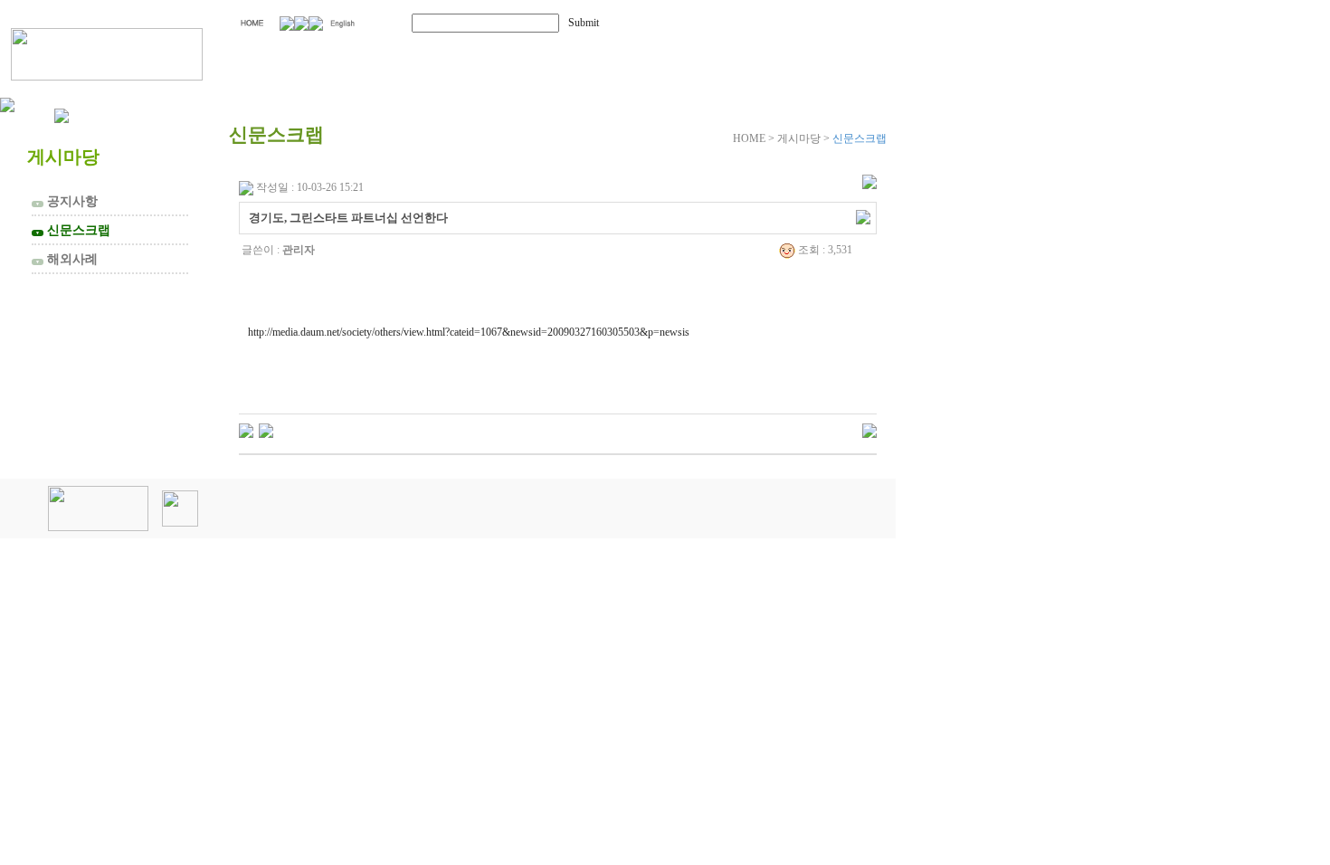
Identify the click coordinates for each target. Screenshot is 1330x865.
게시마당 (794, 52)
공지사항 (66, 201)
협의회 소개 (328, 52)
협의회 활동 (498, 52)
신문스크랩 (72, 230)
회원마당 (649, 52)
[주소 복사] (863, 216)
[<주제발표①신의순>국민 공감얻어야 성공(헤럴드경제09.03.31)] (266, 429)
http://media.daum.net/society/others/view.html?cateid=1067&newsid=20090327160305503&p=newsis (468, 332)
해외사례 (66, 259)
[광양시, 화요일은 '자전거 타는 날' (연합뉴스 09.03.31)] (246, 429)
